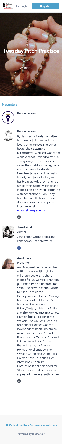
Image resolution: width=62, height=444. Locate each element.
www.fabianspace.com (32, 210)
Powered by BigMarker (31, 434)
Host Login (21, 6)
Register (45, 6)
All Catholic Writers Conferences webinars (31, 425)
